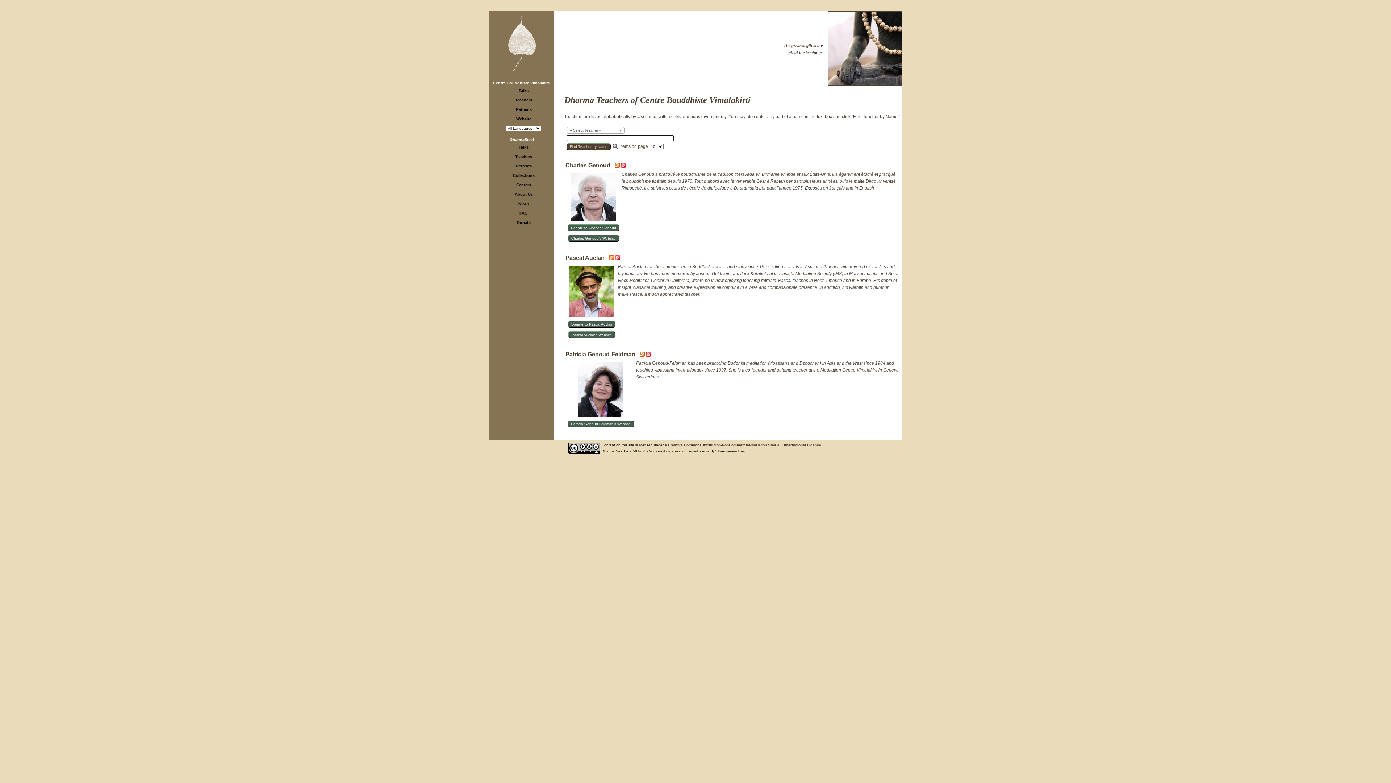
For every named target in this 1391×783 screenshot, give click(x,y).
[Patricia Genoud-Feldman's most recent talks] (643, 355)
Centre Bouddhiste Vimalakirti (521, 83)
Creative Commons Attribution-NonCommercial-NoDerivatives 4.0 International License (744, 445)
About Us (524, 194)
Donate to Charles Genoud (593, 228)
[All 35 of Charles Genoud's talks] (623, 166)
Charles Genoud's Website (593, 238)
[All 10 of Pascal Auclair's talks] (617, 258)
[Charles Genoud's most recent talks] (618, 166)
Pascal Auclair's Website (592, 335)
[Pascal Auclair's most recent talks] (612, 258)
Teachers (523, 100)
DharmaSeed (522, 139)
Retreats (524, 109)
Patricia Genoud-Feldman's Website (601, 424)
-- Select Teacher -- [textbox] (585, 130)
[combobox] (596, 130)
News (523, 204)
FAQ (523, 213)
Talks (524, 90)
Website (523, 119)
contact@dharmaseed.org (722, 451)
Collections (524, 175)
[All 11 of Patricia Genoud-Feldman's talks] (648, 355)
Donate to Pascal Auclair (591, 324)
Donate (524, 222)
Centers (523, 185)
